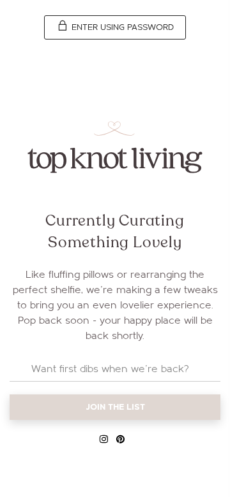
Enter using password (121, 27)
